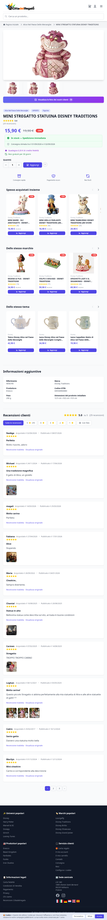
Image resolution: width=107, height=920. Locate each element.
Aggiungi (22, 233)
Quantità (7, 160)
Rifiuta (90, 916)
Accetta (99, 916)
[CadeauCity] (57, 901)
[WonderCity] (65, 901)
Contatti (59, 859)
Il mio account (62, 852)
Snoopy (6, 829)
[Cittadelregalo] (61, 901)
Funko (5, 859)
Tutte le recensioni (13, 423)
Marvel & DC (8, 825)
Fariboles (7, 855)
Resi (57, 866)
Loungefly (60, 818)
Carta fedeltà (8, 882)
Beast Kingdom (9, 852)
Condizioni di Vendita (12, 886)
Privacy (6, 893)
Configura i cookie (63, 870)
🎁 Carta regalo (62, 848)
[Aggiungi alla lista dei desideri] (45, 164)
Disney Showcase (63, 829)
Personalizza (78, 916)
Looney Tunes (9, 836)
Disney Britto (61, 825)
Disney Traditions (62, 383)
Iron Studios (8, 863)
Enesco (9, 391)
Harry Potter (8, 822)
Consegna (60, 863)
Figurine (46, 110)
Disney (6, 818)
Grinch (6, 832)
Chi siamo (7, 896)
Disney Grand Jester (64, 832)
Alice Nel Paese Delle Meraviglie (16, 110)
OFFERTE (35, 110)
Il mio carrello (62, 855)
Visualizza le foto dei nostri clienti (55, 99)
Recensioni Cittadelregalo (14, 900)
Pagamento (8, 889)
